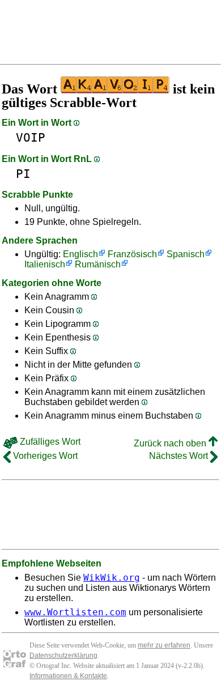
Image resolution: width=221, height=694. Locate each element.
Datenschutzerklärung (63, 655)
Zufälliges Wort (49, 441)
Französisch (132, 254)
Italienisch (44, 264)
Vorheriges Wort (44, 456)
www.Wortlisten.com (75, 612)
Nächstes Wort (179, 456)
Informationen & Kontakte (68, 676)
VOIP (30, 137)
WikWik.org (111, 577)
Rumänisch (98, 264)
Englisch (80, 254)
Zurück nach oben (171, 443)
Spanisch (186, 254)
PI (23, 174)
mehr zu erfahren (164, 645)
